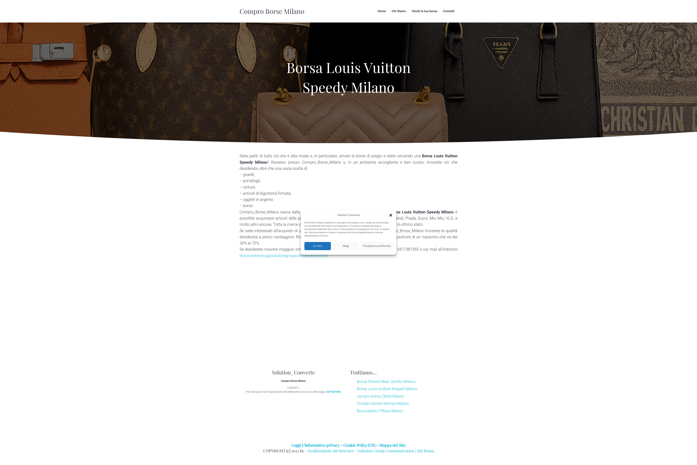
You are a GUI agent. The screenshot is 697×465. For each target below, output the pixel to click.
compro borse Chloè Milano (380, 396)
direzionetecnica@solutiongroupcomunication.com (284, 255)
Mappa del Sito (392, 445)
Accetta (317, 246)
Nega (346, 246)
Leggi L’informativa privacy (315, 445)
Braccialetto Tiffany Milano (380, 411)
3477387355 (333, 391)
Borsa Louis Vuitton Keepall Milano (387, 389)
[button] (391, 215)
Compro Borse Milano (272, 11)
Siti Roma (425, 450)
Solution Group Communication (386, 450)
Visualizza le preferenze (377, 246)
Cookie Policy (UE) (359, 445)
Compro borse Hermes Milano (383, 403)
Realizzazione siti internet (331, 450)
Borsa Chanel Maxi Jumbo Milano (386, 381)
